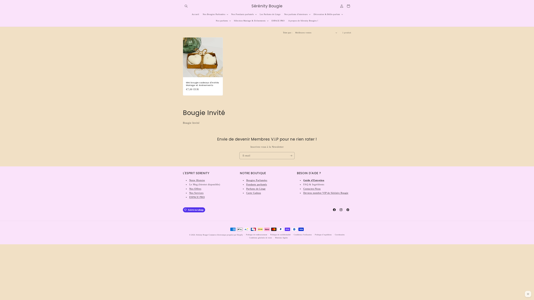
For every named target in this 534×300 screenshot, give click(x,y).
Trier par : (287, 32)
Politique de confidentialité (280, 235)
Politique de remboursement (256, 235)
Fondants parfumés (256, 184)
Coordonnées (340, 235)
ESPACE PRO (197, 197)
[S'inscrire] (291, 155)
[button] (186, 6)
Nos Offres (195, 188)
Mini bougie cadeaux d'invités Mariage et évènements (202, 84)
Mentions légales (281, 238)
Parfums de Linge (256, 188)
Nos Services (196, 193)
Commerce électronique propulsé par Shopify (226, 235)
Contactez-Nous (312, 188)
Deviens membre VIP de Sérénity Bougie (325, 193)
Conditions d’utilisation (303, 235)
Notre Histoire (197, 180)
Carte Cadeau (253, 193)
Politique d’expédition (323, 235)
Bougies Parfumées (256, 180)
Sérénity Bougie (202, 235)
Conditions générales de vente (260, 238)
